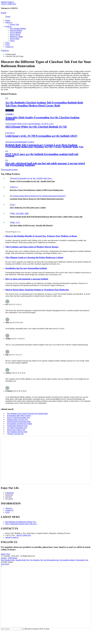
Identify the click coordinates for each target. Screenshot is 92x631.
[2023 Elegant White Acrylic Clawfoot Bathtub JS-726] (29, 124)
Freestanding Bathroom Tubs (17, 426)
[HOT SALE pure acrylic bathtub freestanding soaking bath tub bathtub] (6, 151)
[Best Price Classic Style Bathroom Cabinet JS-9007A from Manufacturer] (14, 187)
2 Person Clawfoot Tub (15, 434)
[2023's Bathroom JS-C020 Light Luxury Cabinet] (12, 205)
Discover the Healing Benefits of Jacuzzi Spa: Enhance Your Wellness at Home (41, 236)
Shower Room (15, 34)
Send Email (5, 564)
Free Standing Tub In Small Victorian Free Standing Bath (27, 413)
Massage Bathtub (16, 30)
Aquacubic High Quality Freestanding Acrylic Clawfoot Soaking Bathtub (42, 118)
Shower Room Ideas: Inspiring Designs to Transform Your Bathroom (37, 290)
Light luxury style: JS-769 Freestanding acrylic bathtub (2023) (41, 135)
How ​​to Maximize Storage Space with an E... (21, 524)
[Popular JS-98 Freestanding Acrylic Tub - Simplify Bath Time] (31, 178)
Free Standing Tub (36, 560)
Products (8, 26)
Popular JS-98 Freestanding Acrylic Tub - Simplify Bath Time (32, 181)
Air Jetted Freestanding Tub (17, 428)
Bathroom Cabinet (16, 36)
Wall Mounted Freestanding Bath (19, 422)
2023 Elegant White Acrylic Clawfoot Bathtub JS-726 (36, 126)
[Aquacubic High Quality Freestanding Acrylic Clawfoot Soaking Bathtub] (9, 114)
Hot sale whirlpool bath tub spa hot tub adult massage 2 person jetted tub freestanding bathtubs (45, 164)
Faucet (12, 41)
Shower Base (14, 39)
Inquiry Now (5, 554)
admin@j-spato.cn (12, 537)
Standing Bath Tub (22, 560)
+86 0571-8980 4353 (23, 535)
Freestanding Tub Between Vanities (19, 424)
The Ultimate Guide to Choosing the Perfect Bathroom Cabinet (34, 257)
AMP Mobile (12, 558)
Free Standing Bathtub (18, 28)
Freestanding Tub (82, 560)
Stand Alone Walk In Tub (16, 430)
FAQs (7, 45)
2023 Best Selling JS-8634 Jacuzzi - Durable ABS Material (31, 225)
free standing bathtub (67, 560)
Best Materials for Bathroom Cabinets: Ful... (21, 522)
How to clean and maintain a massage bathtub (26, 279)
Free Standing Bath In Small (17, 432)
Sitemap (4, 558)
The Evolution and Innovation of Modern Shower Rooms (31, 247)
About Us (8, 22)
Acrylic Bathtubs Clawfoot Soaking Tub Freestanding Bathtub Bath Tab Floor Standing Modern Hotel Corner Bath (44, 104)
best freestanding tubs (51, 560)
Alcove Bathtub (15, 32)
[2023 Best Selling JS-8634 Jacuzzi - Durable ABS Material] (15, 222)
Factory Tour (14, 24)
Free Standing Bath (8, 560)
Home (7, 20)
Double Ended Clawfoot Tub (17, 420)
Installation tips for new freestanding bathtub (26, 268)
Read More (10, 110)
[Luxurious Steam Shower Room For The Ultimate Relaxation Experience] (38, 196)
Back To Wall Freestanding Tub (18, 417)
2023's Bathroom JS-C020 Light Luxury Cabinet (28, 207)
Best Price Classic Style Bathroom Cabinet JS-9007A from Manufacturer (37, 190)
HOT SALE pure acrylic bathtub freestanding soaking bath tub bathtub (41, 155)
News (7, 43)
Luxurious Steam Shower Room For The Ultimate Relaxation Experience (37, 199)
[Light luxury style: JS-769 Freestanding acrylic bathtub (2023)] (10, 133)
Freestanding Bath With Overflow (19, 415)
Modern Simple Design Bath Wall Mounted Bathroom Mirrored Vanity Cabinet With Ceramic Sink (46, 217)
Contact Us (9, 47)
